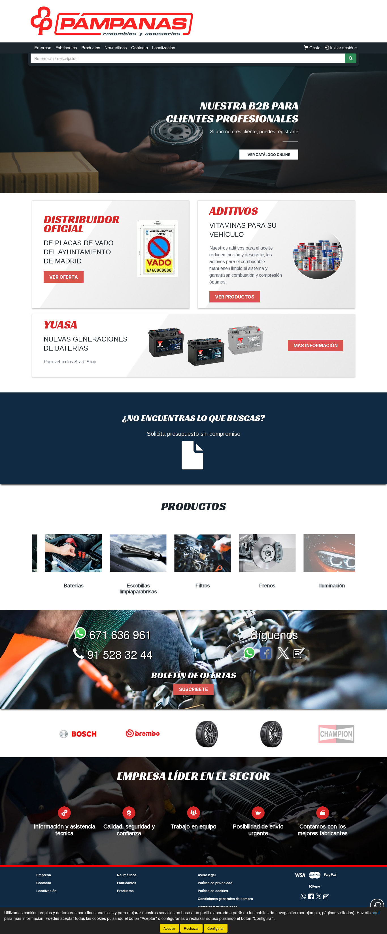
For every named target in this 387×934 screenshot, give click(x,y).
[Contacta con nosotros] (377, 906)
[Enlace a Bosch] (65, 734)
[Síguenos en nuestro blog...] (299, 654)
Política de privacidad (215, 882)
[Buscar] (350, 58)
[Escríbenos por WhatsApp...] (250, 654)
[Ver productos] (64, 553)
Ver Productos (234, 297)
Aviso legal (207, 874)
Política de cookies (213, 890)
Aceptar (169, 928)
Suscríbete (193, 689)
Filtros (193, 586)
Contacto (139, 47)
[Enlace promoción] (193, 123)
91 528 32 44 (118, 654)
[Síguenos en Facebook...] (265, 654)
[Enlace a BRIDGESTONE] (194, 734)
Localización (163, 47)
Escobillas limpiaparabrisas (129, 588)
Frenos (258, 586)
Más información (316, 345)
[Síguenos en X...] (283, 654)
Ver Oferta (63, 277)
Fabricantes (66, 47)
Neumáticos (116, 47)
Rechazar (191, 928)
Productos (90, 47)
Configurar (215, 928)
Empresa (42, 47)
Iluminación (323, 586)
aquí (376, 912)
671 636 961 (119, 634)
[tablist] (193, 123)
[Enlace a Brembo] (130, 734)
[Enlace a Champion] (323, 734)
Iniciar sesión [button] (341, 47)
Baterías (64, 586)
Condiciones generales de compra (225, 898)
